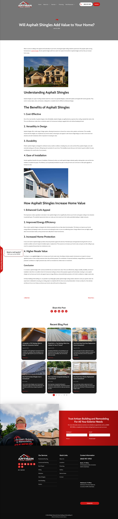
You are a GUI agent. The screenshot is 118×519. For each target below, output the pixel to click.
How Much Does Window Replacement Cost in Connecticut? (83, 377)
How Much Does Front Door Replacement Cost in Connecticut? (84, 344)
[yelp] (31, 464)
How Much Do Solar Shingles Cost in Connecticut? (32, 377)
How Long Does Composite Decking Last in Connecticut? (58, 377)
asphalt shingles (35, 50)
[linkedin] (28, 464)
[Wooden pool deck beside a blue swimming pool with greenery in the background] (59, 334)
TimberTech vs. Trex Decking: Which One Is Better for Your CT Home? (58, 344)
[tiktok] (19, 467)
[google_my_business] (22, 467)
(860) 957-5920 (86, 459)
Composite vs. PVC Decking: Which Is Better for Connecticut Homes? (32, 344)
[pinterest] (34, 464)
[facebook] (19, 464)
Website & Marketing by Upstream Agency (59, 516)
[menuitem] (39, 4)
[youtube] (25, 464)
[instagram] (22, 464)
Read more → (25, 357)
